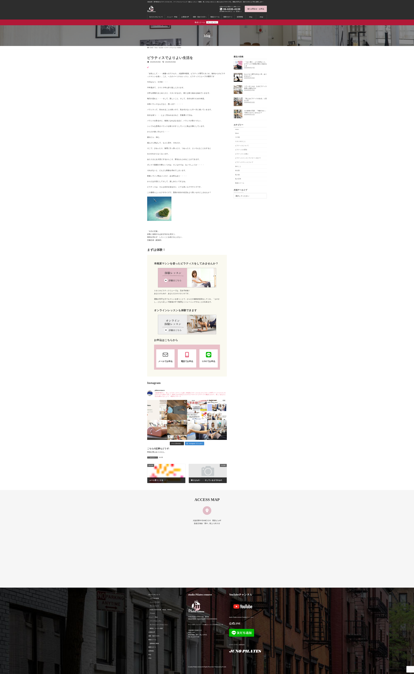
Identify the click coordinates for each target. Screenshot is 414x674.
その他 (237, 137)
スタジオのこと (240, 141)
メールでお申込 (165, 361)
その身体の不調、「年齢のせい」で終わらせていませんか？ (255, 112)
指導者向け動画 (154, 643)
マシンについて (154, 606)
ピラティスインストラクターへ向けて (248, 158)
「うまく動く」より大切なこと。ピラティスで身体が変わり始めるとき (255, 64)
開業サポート (152, 647)
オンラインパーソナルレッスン (159, 624)
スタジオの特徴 (154, 598)
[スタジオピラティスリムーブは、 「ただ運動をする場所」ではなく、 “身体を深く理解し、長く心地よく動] (217, 430)
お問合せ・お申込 (257, 9)
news (237, 129)
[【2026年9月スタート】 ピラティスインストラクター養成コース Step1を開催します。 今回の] (197, 410)
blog (149, 654)
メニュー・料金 (153, 617)
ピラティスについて (242, 145)
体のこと (238, 166)
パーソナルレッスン (155, 621)
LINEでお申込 (208, 361)
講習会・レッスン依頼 (156, 628)
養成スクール (239, 183)
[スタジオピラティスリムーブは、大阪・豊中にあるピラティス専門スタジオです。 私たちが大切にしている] (157, 410)
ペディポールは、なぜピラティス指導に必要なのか (255, 87)
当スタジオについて (154, 594)
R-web (224, 667)
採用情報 (151, 651)
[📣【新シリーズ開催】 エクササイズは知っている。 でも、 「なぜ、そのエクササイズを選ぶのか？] (177, 430)
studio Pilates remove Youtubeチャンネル (241, 617)
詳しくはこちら (212, 22)
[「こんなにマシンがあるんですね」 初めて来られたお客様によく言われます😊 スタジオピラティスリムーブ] (197, 430)
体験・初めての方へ (154, 636)
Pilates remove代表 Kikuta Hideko (161, 609)
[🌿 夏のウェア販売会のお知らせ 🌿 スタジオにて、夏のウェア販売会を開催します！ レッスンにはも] (177, 410)
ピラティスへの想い (242, 154)
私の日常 (238, 179)
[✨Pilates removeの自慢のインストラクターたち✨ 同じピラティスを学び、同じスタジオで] (217, 410)
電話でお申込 (187, 361)
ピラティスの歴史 (241, 150)
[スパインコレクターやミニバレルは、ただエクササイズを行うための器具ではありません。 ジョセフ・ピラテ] (157, 430)
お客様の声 (151, 632)
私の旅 (237, 175)
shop (149, 658)
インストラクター (155, 602)
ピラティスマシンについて (244, 162)
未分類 (161, 457)
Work (237, 133)
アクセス (152, 613)
